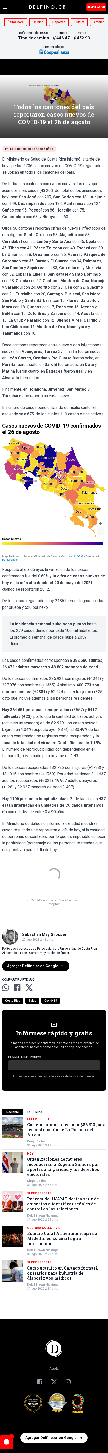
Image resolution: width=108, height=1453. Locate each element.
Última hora (16, 22)
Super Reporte (39, 1119)
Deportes (58, 22)
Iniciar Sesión (96, 7)
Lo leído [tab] (34, 1112)
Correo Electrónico (24, 1057)
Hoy (54, 99)
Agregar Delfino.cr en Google (32, 966)
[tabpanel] (54, 1204)
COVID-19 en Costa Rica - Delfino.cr (54, 900)
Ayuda (54, 1368)
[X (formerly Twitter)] (54, 1382)
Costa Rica (12, 1000)
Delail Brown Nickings (42, 1215)
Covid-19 (50, 1000)
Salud (32, 1000)
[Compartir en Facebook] (17, 988)
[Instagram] (68, 1382)
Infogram (54, 904)
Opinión (38, 22)
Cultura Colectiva (43, 1228)
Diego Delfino (37, 1141)
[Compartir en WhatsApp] (5, 987)
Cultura (79, 22)
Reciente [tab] (12, 1112)
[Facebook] (40, 1382)
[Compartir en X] (29, 988)
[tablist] (54, 1112)
